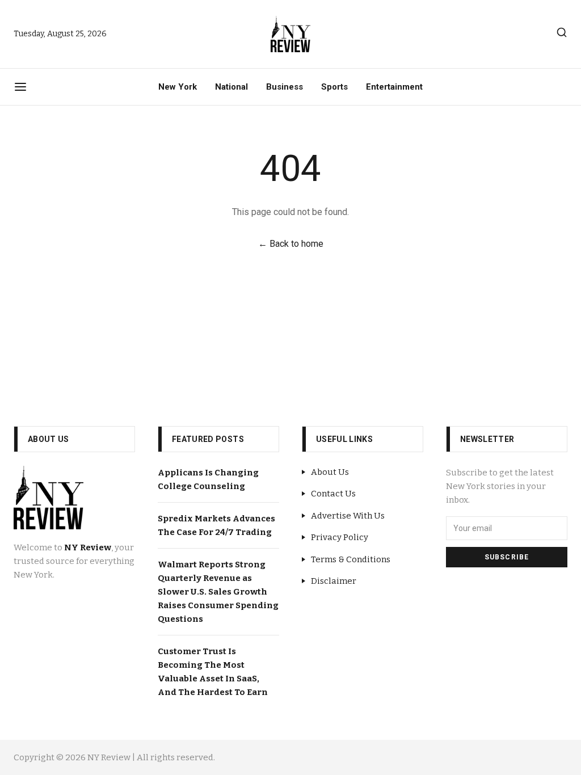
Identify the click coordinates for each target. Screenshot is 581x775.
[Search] (561, 32)
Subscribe (507, 557)
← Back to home (290, 243)
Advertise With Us (348, 516)
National (231, 87)
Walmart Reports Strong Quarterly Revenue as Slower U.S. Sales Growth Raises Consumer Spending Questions (218, 591)
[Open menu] (20, 87)
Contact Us (333, 493)
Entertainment (394, 87)
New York (177, 87)
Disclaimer (333, 581)
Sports (334, 87)
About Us (330, 472)
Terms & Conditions (350, 559)
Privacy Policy (339, 537)
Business (284, 87)
